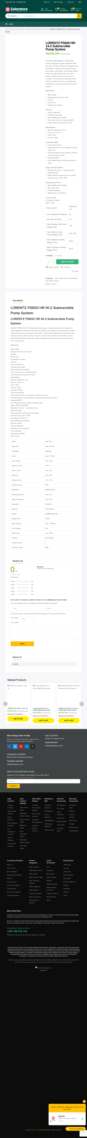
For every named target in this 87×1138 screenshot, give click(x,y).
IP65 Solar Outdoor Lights (25, 841)
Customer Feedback (14, 892)
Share (76, 271)
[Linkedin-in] (26, 746)
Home (7, 29)
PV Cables (60, 808)
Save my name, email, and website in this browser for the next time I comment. (39, 613)
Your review (15, 622)
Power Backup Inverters (12, 824)
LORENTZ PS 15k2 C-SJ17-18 (17, 708)
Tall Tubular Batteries (48, 825)
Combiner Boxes (60, 829)
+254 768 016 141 (17, 931)
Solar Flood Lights (24, 809)
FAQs (48, 900)
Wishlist (49, 880)
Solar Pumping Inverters (34, 882)
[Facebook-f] (9, 746)
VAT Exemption (12, 871)
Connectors (61, 825)
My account (50, 874)
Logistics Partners (53, 893)
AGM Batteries (49, 820)
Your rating (15, 618)
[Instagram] (32, 746)
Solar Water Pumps (17, 29)
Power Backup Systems (34, 901)
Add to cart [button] (18, 719)
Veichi (65, 895)
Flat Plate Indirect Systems (35, 828)
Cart (48, 867)
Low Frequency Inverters (11, 831)
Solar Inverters (34, 867)
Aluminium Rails (72, 806)
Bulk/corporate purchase (51, 889)
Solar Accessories (35, 897)
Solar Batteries (34, 890)
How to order (11, 868)
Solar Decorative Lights (23, 833)
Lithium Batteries (48, 816)
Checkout (50, 870)
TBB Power (67, 865)
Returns (9, 878)
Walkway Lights (23, 826)
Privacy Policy (11, 882)
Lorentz (53, 284)
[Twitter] (15, 746)
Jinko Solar (67, 871)
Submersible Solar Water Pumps (36, 29)
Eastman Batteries (69, 882)
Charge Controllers (35, 893)
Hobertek (66, 888)
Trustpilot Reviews (13, 895)
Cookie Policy (11, 888)
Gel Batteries (49, 811)
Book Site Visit (51, 897)
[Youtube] (21, 746)
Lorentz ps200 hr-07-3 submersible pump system (41, 709)
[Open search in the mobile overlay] (43, 15)
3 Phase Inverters (10, 806)
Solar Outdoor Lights (36, 877)
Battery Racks (49, 830)
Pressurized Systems (36, 815)
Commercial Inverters (11, 845)
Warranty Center (52, 884)
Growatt (66, 868)
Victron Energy (68, 875)
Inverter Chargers (10, 839)
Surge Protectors (60, 813)
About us (10, 865)
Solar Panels (33, 874)
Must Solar (67, 878)
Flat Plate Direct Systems (37, 821)
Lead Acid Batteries (48, 806)
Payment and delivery (14, 875)
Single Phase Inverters (11, 812)
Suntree (66, 892)
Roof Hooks (73, 820)
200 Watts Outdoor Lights (25, 815)
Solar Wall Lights (23, 847)
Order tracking (51, 877)
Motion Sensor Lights (25, 821)
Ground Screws (71, 816)
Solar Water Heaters (36, 870)
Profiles (71, 824)
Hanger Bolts (73, 831)
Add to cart (67, 262)
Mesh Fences (73, 827)
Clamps (71, 811)
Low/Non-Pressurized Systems (36, 807)
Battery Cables (62, 821)
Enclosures (60, 818)
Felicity (65, 885)
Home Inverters (10, 818)
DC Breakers (61, 805)
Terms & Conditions (13, 885)
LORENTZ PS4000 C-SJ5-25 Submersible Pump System (68, 709)
